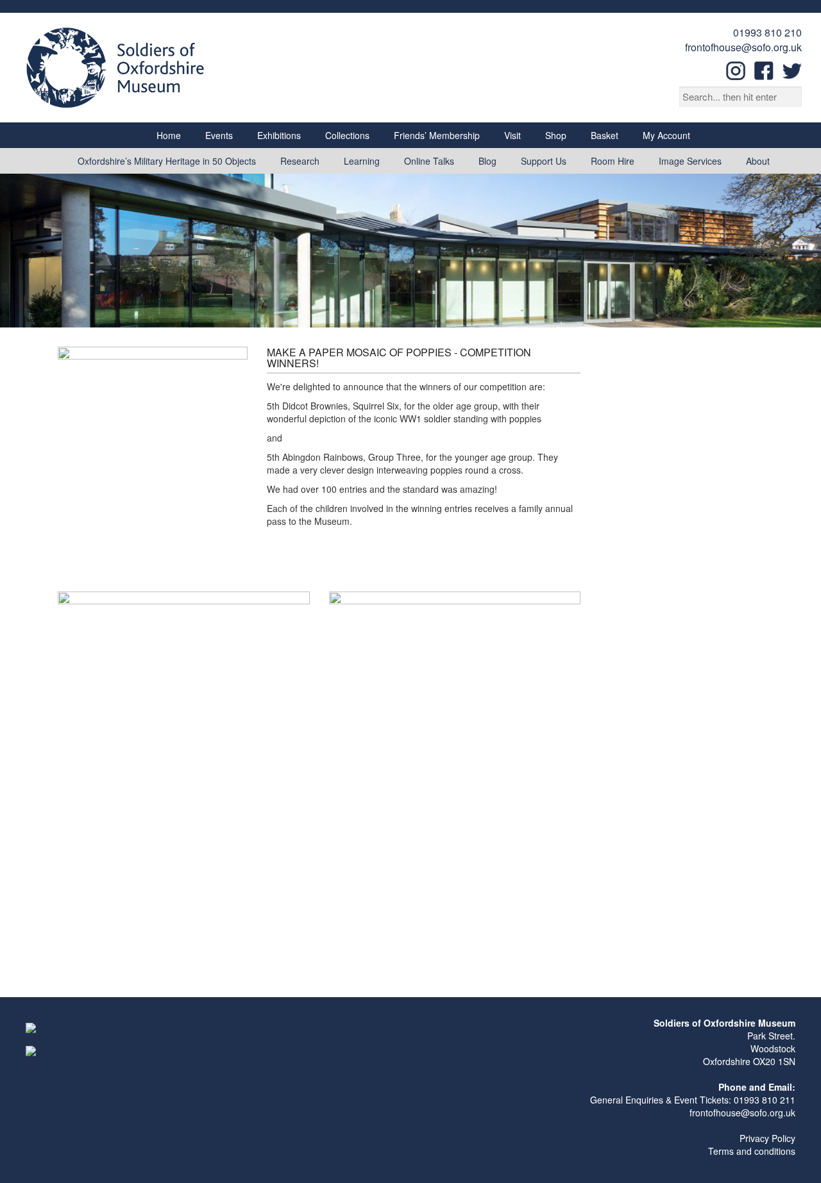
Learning (362, 160)
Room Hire (612, 160)
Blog (487, 160)
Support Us (543, 160)
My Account (666, 135)
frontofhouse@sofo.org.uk (743, 47)
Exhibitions (279, 135)
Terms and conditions (751, 1151)
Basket (604, 135)
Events (219, 135)
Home (169, 135)
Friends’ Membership (437, 135)
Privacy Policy (767, 1138)
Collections (347, 135)
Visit (512, 135)
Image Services (690, 160)
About (758, 160)
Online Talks (429, 160)
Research (299, 160)
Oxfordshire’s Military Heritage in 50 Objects (167, 160)
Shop (555, 135)
